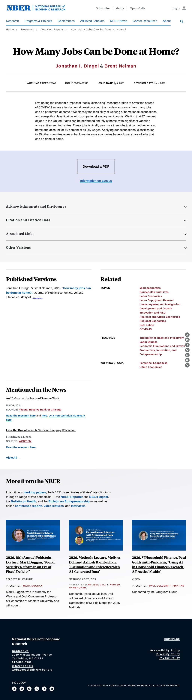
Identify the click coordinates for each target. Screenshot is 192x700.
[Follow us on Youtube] (52, 688)
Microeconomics (150, 287)
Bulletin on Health (23, 501)
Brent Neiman (120, 65)
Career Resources (145, 21)
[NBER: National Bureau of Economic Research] (39, 9)
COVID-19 (146, 329)
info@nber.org (22, 665)
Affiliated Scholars (92, 21)
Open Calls (138, 8)
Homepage (172, 639)
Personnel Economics (153, 362)
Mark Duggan (33, 585)
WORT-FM (25, 441)
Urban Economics (151, 366)
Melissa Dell (97, 584)
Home (10, 29)
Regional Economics (153, 320)
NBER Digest (98, 496)
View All (11, 457)
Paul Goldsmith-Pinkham (166, 585)
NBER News (118, 21)
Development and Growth (156, 308)
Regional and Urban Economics (160, 316)
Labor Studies (149, 341)
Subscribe (103, 8)
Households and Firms (154, 291)
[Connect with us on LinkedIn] (22, 688)
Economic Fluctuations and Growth (162, 345)
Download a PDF (96, 166)
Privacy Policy (169, 657)
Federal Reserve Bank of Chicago (40, 409)
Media (120, 8)
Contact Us (20, 650)
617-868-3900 (22, 662)
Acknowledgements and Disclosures (36, 206)
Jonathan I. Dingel (77, 65)
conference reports (28, 505)
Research (12, 21)
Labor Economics (151, 296)
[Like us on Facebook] (44, 688)
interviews (78, 505)
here (44, 415)
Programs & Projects (38, 21)
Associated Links (20, 233)
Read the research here (21, 415)
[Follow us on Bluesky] (29, 688)
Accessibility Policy (165, 650)
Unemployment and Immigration (160, 304)
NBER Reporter (72, 496)
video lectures (54, 505)
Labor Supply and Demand (157, 300)
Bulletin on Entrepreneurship (69, 501)
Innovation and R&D (152, 312)
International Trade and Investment (162, 337)
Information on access (96, 180)
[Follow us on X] (14, 688)
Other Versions (18, 247)
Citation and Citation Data (28, 220)
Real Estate (147, 324)
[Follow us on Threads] (36, 688)
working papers (35, 492)
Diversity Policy (168, 654)
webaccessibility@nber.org (32, 669)
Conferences (66, 21)
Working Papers (52, 29)
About (167, 21)
